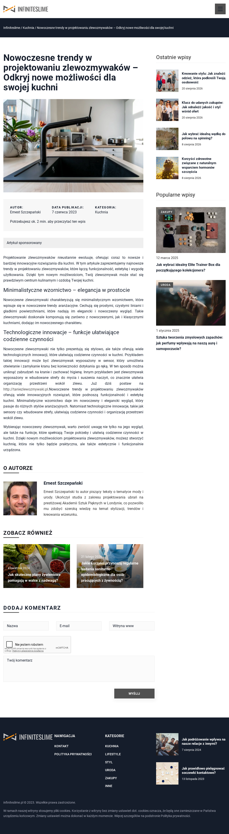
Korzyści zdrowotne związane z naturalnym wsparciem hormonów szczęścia (199, 165)
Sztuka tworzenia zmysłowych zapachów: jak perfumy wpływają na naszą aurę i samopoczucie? (189, 343)
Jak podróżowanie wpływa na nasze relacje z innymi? (203, 741)
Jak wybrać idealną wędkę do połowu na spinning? (203, 136)
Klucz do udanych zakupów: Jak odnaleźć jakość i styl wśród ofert (202, 107)
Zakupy (111, 778)
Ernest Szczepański (25, 212)
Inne (108, 786)
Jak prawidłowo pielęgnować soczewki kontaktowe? (203, 770)
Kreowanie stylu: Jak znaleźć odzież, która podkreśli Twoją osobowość (203, 78)
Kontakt (61, 746)
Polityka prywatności (73, 754)
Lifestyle (113, 754)
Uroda (110, 770)
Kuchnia (101, 212)
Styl (109, 762)
